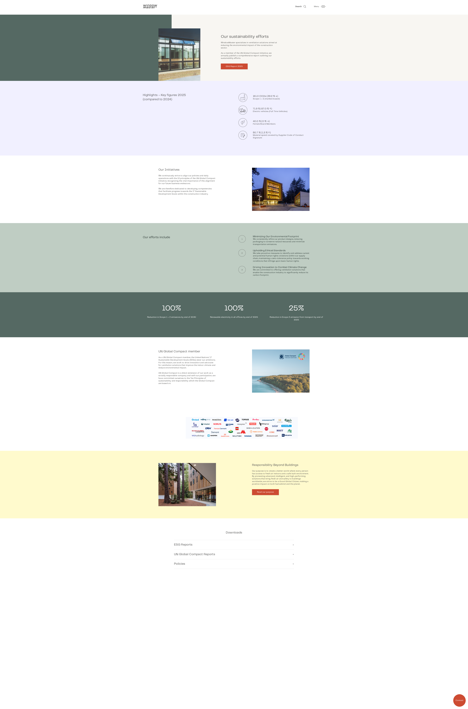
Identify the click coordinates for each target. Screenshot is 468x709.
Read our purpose (265, 492)
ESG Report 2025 (234, 66)
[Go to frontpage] (187, 6)
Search (298, 6)
